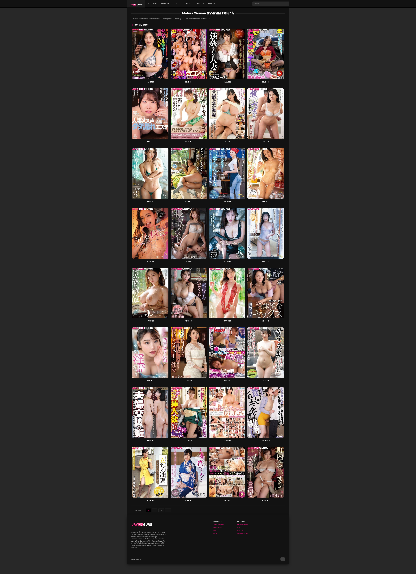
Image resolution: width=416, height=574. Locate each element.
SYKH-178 (150, 500)
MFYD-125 (227, 321)
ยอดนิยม (211, 4)
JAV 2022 (177, 4)
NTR (238, 527)
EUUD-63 (189, 381)
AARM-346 (188, 142)
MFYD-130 (150, 201)
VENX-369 (188, 321)
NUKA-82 (265, 142)
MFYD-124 (150, 261)
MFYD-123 (265, 201)
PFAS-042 (150, 440)
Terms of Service (218, 524)
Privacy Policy (217, 527)
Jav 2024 (200, 4)
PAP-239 (227, 500)
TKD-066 (189, 440)
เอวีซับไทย (165, 4)
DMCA (215, 530)
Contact (215, 533)
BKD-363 (266, 381)
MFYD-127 (188, 201)
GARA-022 (227, 82)
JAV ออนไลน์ (152, 4)
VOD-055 (150, 381)
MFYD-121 (150, 321)
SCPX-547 (227, 381)
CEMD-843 (265, 82)
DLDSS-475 (265, 500)
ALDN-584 (150, 82)
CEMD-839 (188, 82)
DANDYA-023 (265, 440)
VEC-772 (189, 261)
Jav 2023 (188, 4)
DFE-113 (150, 142)
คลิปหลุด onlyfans (242, 533)
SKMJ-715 (227, 440)
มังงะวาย (240, 530)
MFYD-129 (227, 201)
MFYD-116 (227, 261)
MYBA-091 (188, 500)
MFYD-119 (265, 261)
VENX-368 (265, 321)
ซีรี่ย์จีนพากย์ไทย (242, 524)
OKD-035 (227, 142)
